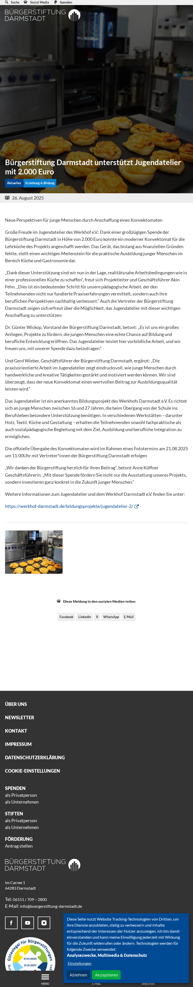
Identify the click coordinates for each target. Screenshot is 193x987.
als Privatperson (21, 795)
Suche (15, 2)
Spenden (66, 2)
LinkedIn (84, 617)
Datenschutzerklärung (35, 757)
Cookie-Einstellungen (32, 771)
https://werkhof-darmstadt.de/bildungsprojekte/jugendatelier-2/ (69, 506)
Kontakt (16, 731)
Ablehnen (78, 974)
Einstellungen (79, 963)
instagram (44, 923)
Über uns (16, 704)
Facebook (66, 617)
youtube (27, 923)
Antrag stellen (19, 846)
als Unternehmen (22, 802)
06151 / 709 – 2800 (30, 899)
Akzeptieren (106, 974)
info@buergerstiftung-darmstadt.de (51, 906)
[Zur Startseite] (42, 15)
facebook (11, 923)
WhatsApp (111, 617)
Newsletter (19, 717)
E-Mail (129, 617)
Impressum (18, 744)
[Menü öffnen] (45, 977)
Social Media (39, 2)
